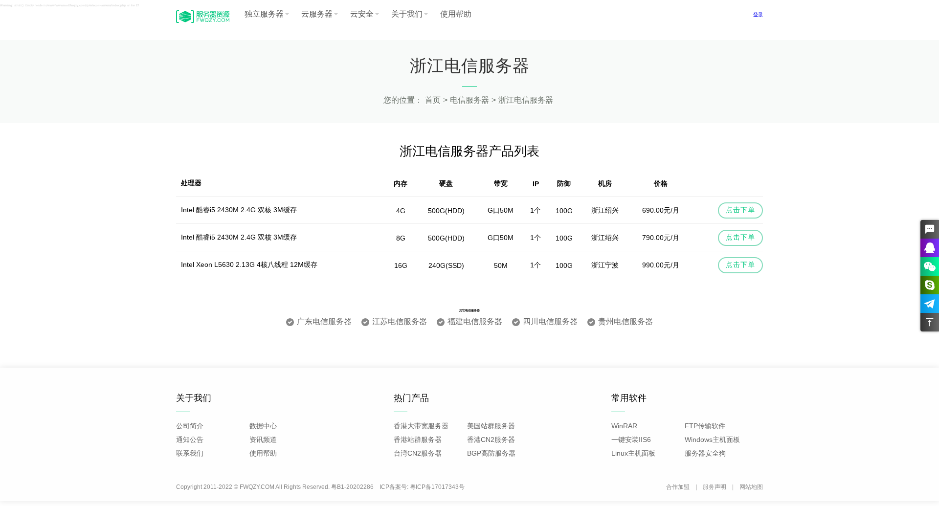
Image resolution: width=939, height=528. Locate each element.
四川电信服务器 (550, 321)
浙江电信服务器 (525, 100)
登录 (758, 14)
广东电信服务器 (324, 321)
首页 (433, 100)
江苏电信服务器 (399, 321)
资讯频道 (263, 439)
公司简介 (189, 426)
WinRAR (624, 426)
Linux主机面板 (633, 453)
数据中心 (263, 426)
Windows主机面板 (712, 439)
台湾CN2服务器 (418, 453)
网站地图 (751, 487)
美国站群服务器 (491, 426)
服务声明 (714, 487)
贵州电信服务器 (625, 321)
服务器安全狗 (705, 453)
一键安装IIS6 (631, 439)
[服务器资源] (202, 22)
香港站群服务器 (418, 439)
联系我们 (189, 453)
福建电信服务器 (474, 321)
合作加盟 (678, 487)
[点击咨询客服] (929, 229)
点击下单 (740, 210)
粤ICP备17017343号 (437, 487)
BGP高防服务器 (491, 453)
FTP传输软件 (705, 426)
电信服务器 (469, 100)
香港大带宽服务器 (421, 426)
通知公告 (189, 439)
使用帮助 (455, 14)
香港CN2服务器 (491, 439)
